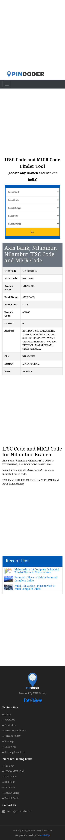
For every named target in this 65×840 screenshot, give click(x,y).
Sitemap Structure (15, 752)
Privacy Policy (12, 735)
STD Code (10, 781)
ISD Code (10, 787)
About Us (10, 719)
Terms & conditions (16, 730)
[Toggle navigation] (6, 84)
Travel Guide (12, 798)
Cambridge (45, 835)
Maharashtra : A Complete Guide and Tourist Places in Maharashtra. (37, 571)
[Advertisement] (32, 35)
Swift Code (11, 776)
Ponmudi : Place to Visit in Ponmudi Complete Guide (36, 579)
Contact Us (10, 725)
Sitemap (9, 741)
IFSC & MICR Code (15, 771)
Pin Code (10, 765)
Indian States (12, 792)
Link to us (10, 746)
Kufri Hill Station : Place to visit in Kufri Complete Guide (35, 587)
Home (8, 714)
